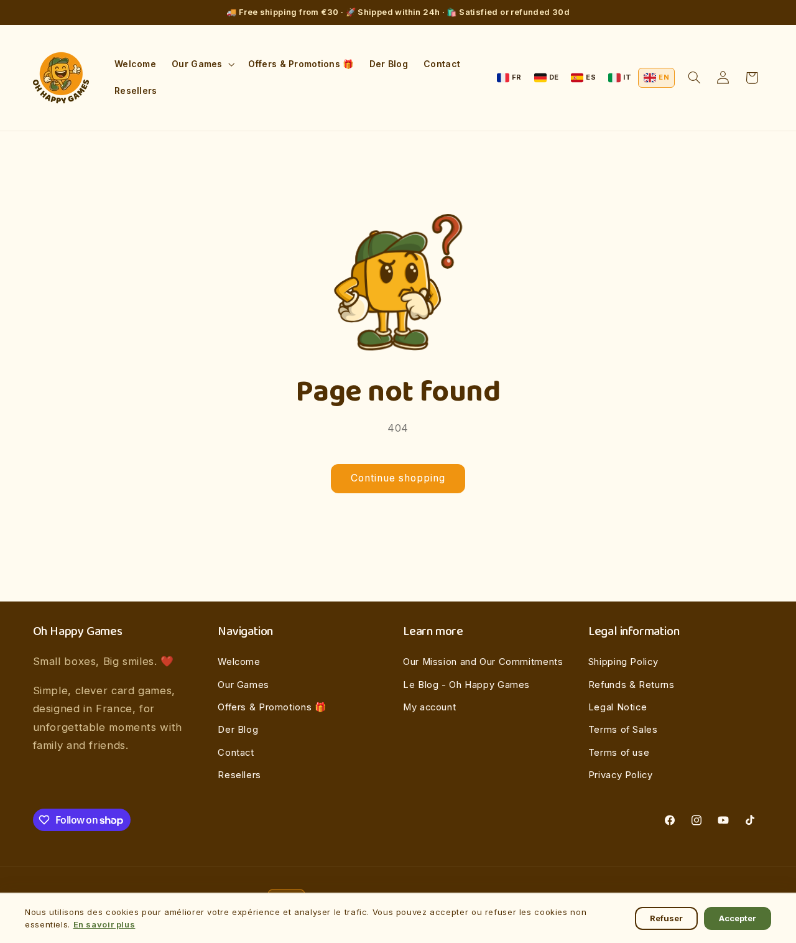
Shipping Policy (623, 661)
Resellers (239, 775)
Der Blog (238, 729)
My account (429, 707)
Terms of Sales (623, 729)
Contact (236, 752)
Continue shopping (398, 478)
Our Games (243, 684)
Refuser (666, 918)
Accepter (737, 918)
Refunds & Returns (631, 684)
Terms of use (619, 752)
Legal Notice (617, 707)
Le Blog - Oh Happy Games (466, 684)
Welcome (239, 661)
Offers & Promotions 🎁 (272, 707)
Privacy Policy (620, 775)
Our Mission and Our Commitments (483, 661)
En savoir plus (104, 924)
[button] (202, 64)
